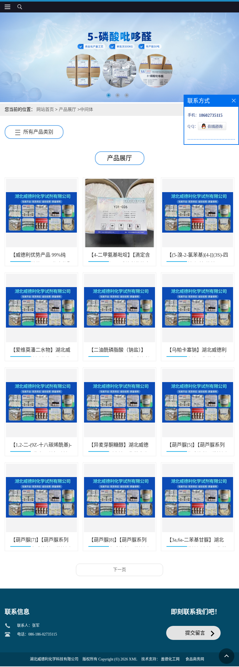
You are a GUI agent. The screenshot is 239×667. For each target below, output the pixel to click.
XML (133, 659)
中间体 (86, 109)
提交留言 (195, 633)
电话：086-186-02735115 (37, 634)
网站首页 (45, 109)
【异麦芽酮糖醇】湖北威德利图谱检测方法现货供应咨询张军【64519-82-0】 (118, 447)
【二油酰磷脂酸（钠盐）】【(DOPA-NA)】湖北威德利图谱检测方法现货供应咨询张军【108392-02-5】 (119, 352)
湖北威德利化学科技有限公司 (54, 659)
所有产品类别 (38, 132)
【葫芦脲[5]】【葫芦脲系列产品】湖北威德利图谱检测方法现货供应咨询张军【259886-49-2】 (197, 447)
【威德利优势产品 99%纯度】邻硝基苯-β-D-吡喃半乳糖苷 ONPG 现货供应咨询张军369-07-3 (41, 257)
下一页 (119, 569)
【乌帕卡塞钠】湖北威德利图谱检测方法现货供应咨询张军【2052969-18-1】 (197, 352)
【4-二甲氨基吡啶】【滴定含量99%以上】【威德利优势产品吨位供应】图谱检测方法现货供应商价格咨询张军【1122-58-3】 (119, 257)
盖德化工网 (170, 659)
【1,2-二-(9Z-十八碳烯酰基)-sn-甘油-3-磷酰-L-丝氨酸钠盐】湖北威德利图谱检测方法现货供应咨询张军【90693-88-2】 (41, 447)
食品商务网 (194, 659)
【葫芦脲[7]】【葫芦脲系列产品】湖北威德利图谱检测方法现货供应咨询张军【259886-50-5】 (40, 542)
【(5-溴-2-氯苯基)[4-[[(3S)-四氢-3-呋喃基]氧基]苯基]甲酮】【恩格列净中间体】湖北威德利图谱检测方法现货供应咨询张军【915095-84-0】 (197, 257)
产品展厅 (67, 109)
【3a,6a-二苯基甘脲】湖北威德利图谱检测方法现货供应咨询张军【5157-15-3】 (197, 542)
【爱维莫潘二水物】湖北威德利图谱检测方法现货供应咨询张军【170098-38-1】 (40, 352)
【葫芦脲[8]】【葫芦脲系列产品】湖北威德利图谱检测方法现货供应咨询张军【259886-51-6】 (118, 542)
